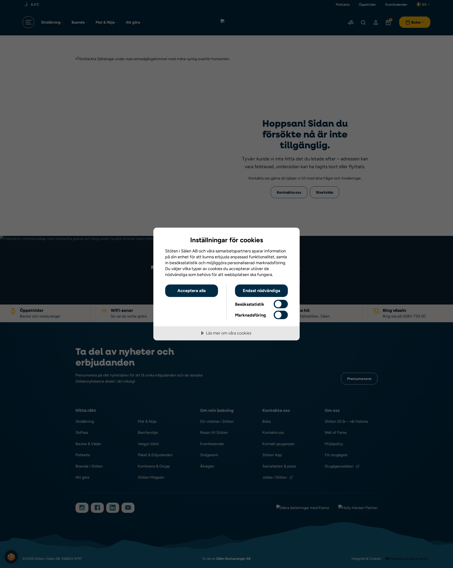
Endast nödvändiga (261, 290)
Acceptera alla (191, 290)
